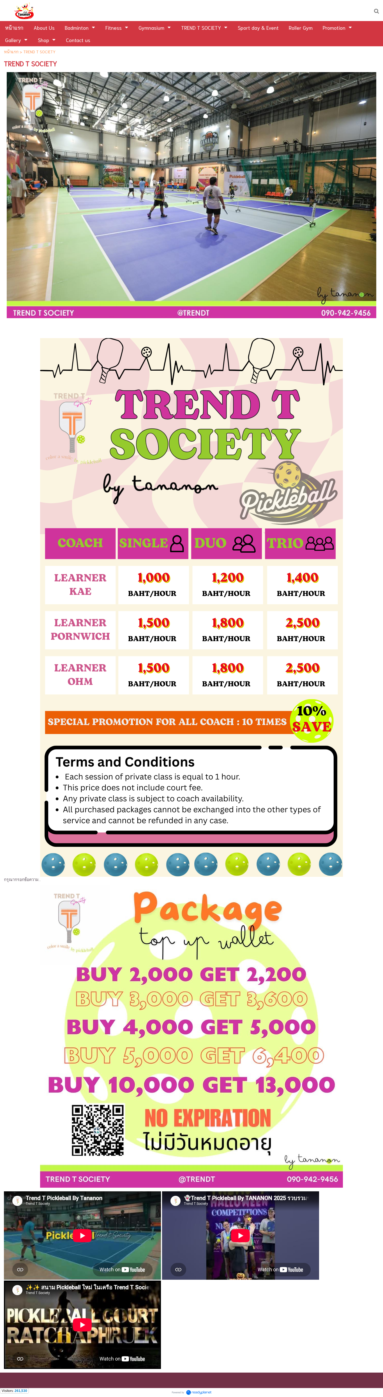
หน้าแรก (11, 51)
